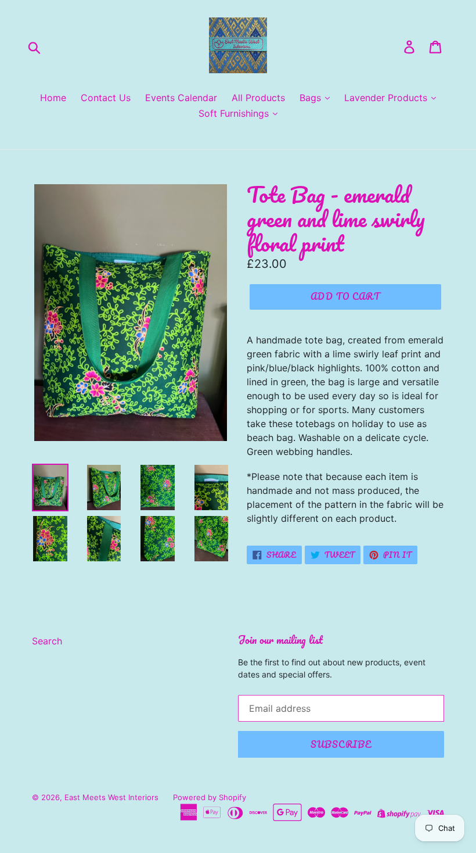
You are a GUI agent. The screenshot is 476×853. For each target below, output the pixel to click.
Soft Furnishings (235, 113)
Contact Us (106, 97)
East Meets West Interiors (111, 797)
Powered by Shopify (209, 797)
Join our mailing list (280, 640)
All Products (258, 97)
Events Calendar (181, 97)
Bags (312, 97)
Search (47, 641)
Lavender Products (387, 97)
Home (53, 97)
